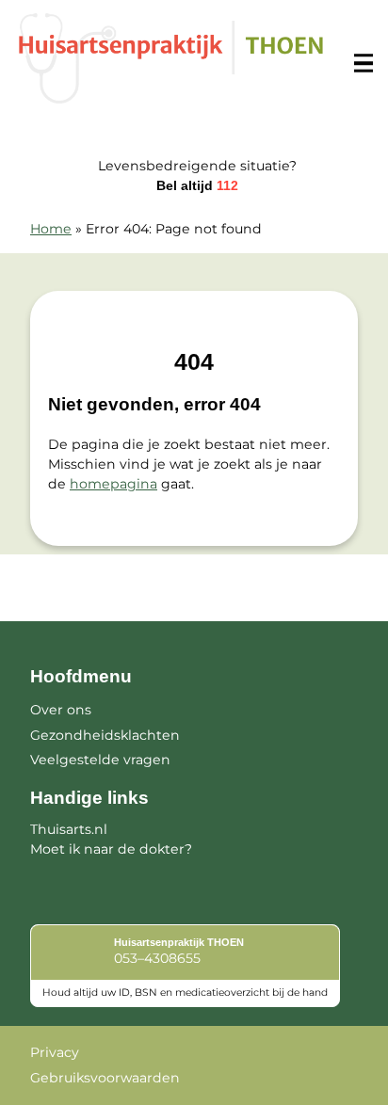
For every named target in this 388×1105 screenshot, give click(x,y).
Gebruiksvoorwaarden (105, 1077)
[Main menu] (363, 63)
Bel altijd (197, 185)
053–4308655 (157, 958)
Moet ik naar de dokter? (111, 849)
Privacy (54, 1052)
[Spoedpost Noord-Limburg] (171, 58)
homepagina (113, 483)
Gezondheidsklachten (105, 735)
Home (51, 228)
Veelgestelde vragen (100, 759)
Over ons (60, 709)
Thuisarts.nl (68, 829)
